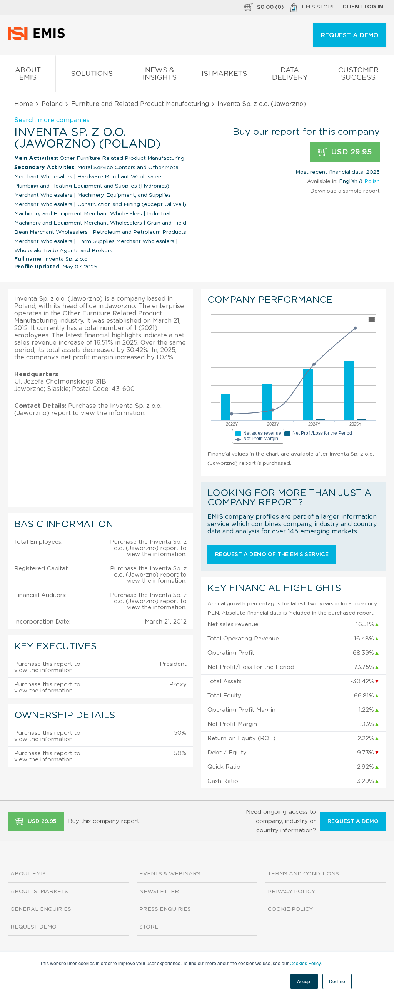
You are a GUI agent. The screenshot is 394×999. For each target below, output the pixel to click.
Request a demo (353, 821)
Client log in (362, 7)
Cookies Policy (305, 963)
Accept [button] (304, 981)
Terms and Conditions (303, 874)
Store (149, 927)
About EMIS (28, 74)
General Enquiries (40, 909)
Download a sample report (345, 191)
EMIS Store (319, 7)
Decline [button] (337, 981)
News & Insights (160, 74)
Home (23, 104)
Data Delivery (290, 74)
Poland (52, 104)
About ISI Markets (39, 891)
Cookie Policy (290, 909)
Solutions (92, 73)
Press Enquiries (165, 909)
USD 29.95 (350, 152)
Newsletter (159, 891)
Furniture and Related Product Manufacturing (140, 104)
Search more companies (52, 120)
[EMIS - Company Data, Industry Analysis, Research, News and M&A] (38, 38)
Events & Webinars (169, 874)
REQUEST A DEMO (350, 35)
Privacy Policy (291, 891)
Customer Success (358, 74)
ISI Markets (224, 73)
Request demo (33, 927)
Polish (372, 181)
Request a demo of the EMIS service (272, 554)
